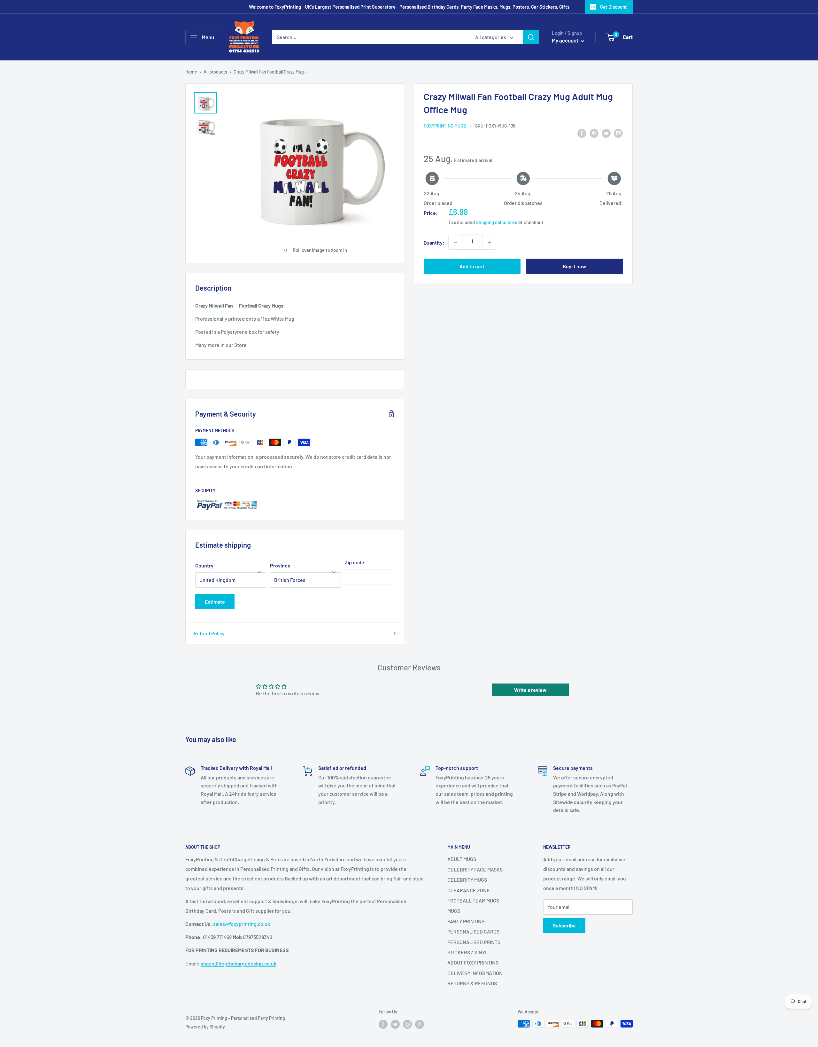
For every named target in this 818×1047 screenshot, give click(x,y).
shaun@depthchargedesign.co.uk (238, 963)
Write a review (530, 690)
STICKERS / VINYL (467, 952)
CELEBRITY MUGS (467, 880)
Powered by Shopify (205, 1026)
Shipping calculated (496, 222)
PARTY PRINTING (466, 921)
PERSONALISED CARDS (473, 931)
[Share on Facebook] (581, 133)
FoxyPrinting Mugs (445, 126)
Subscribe (564, 925)
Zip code (354, 562)
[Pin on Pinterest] (594, 133)
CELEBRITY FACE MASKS (475, 869)
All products (215, 71)
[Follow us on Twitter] (395, 1024)
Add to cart (471, 266)
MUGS (453, 911)
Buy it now (574, 266)
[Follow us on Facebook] (383, 1024)
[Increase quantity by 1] (489, 242)
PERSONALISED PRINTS (473, 942)
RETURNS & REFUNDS (472, 983)
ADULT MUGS (461, 859)
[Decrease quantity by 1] (455, 242)
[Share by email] (618, 133)
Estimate (215, 601)
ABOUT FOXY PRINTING (473, 962)
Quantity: (434, 242)
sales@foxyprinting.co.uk (241, 924)
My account (565, 40)
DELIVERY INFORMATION (475, 973)
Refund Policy (209, 633)
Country (204, 565)
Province (280, 565)
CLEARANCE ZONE (468, 890)
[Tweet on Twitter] (606, 133)
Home (191, 71)
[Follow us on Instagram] (407, 1024)
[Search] (531, 37)
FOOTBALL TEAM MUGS (473, 900)
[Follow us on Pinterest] (419, 1024)
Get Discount (613, 7)
